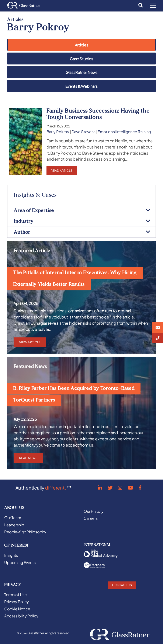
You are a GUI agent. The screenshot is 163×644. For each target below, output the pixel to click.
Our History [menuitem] (94, 511)
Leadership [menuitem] (14, 525)
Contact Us (122, 585)
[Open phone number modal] (157, 338)
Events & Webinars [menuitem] (81, 86)
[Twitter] (110, 488)
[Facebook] (140, 488)
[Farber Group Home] (23, 5)
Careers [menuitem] (91, 518)
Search (139, 5)
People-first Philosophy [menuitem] (25, 532)
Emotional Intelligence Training (124, 131)
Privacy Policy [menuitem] (16, 601)
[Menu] (153, 5)
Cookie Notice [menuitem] (17, 609)
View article (30, 342)
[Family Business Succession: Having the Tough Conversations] (25, 141)
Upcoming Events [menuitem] (20, 562)
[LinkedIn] (100, 488)
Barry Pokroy (57, 131)
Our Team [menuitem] (12, 517)
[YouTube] (130, 488)
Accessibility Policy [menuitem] (21, 616)
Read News (28, 458)
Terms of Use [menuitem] (15, 594)
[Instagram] (120, 488)
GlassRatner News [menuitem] (81, 72)
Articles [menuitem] (81, 45)
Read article (62, 170)
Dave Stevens (84, 131)
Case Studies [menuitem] (81, 58)
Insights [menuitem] (11, 555)
